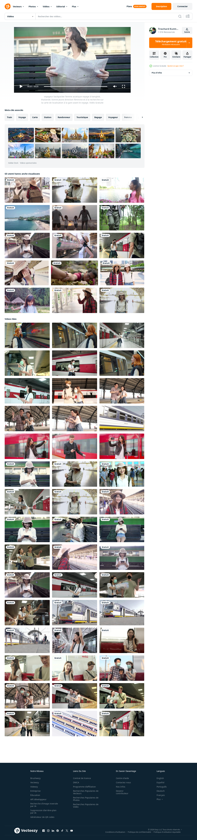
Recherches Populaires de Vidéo (85, 805)
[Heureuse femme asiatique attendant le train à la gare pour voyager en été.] (121, 300)
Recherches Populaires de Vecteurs (85, 792)
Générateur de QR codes (42, 817)
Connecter (182, 6)
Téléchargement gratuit (171, 43)
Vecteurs (17, 6)
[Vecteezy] (7, 6)
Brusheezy (35, 778)
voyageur (113, 117)
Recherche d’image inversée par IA (44, 804)
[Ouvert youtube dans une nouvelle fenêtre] (71, 830)
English (160, 778)
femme (128, 117)
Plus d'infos (157, 73)
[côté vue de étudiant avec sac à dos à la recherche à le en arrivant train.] (121, 363)
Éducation (35, 795)
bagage (98, 117)
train (9, 117)
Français (161, 795)
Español (160, 782)
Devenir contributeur (122, 792)
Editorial (60, 6)
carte (35, 117)
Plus (74, 6)
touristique (82, 117)
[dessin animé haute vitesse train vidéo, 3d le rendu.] (74, 723)
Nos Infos (120, 786)
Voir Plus (128, 151)
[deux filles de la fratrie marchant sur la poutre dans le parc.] (27, 300)
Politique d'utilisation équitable (167, 832)
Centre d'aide (122, 778)
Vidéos (46, 6)
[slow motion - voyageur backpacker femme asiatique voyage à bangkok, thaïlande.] (27, 245)
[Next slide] (140, 117)
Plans (129, 6)
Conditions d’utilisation (115, 832)
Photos (32, 6)
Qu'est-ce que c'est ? (175, 66)
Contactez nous (123, 782)
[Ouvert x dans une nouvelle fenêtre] (67, 830)
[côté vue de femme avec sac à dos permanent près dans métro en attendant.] (27, 335)
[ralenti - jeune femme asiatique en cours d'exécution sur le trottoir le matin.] (121, 190)
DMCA (76, 782)
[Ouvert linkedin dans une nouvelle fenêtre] (53, 830)
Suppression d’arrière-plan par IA (43, 811)
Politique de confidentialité (139, 832)
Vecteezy (34, 782)
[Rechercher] (180, 16)
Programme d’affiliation (84, 786)
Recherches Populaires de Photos (85, 798)
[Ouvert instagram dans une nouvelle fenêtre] (48, 830)
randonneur (64, 117)
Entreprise (35, 791)
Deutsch (161, 791)
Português (162, 786)
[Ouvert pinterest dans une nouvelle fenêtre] (57, 830)
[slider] (75, 86)
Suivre (187, 32)
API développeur (38, 799)
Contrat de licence (82, 778)
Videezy (34, 786)
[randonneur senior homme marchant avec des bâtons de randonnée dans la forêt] (121, 217)
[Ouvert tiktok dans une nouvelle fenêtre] (62, 830)
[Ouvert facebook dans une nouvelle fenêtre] (43, 830)
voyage (22, 117)
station (47, 117)
